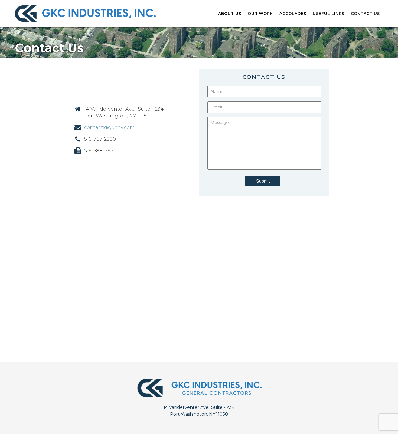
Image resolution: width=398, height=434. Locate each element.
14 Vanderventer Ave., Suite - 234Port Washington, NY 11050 (199, 411)
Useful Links (328, 13)
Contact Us (365, 13)
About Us (229, 13)
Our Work (260, 13)
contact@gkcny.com (109, 127)
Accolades (292, 13)
